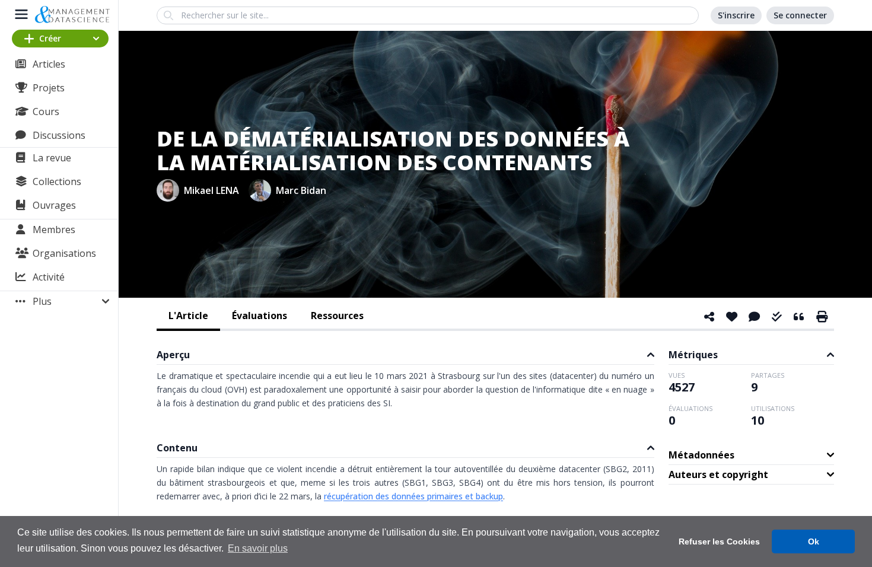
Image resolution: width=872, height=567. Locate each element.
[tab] (188, 316)
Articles (49, 64)
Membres (54, 229)
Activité (49, 277)
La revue (52, 157)
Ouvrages (54, 205)
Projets (49, 87)
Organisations (64, 253)
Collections (57, 181)
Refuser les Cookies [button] (719, 541)
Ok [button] (813, 541)
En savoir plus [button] (258, 548)
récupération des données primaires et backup (413, 496)
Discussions (59, 135)
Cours (46, 111)
